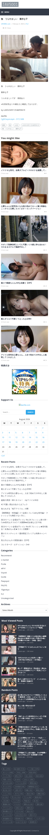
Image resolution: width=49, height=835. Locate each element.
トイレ (7, 794)
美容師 (33, 822)
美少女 (7, 790)
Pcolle (3, 564)
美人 (28, 776)
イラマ (19, 811)
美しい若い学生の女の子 (26, 706)
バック (16, 801)
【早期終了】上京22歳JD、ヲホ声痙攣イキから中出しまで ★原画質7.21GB (32, 754)
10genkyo (5, 589)
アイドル (21, 783)
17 (3, 442)
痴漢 (38, 797)
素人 (6, 769)
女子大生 (7, 783)
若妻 (29, 808)
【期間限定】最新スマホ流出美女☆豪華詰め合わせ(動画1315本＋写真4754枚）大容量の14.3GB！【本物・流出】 (32, 638)
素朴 (3, 125)
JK (5, 797)
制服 (28, 790)
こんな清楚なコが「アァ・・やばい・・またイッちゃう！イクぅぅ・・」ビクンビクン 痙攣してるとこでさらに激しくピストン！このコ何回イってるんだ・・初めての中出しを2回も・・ (32, 742)
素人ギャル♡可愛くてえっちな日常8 (16, 319)
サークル (7, 815)
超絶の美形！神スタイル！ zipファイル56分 (19, 500)
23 (43, 442)
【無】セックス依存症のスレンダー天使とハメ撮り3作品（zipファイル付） (32, 717)
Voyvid (4, 572)
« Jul (3, 455)
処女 (30, 794)
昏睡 (29, 818)
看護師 (6, 804)
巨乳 (18, 776)
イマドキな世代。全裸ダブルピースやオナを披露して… (23, 170)
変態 (33, 783)
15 (37, 437)
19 (16, 442)
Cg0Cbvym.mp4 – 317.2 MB (12, 119)
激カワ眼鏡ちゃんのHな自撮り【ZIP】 (17, 283)
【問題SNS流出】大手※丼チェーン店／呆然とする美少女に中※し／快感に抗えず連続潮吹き (32, 729)
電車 (39, 804)
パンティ (40, 818)
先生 (29, 811)
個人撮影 (19, 769)
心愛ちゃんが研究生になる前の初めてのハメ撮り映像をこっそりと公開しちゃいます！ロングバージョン (24, 207)
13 (23, 437)
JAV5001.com (5, 24)
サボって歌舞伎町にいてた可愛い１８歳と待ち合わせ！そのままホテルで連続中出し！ (24, 245)
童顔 (39, 790)
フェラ (7, 776)
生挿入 (19, 808)
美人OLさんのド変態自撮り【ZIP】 (15, 540)
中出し (21, 772)
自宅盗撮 (7, 818)
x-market (5, 560)
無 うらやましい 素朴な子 (12, 129)
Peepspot (5, 581)
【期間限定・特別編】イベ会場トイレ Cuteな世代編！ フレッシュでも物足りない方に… (24, 514)
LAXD (16, 125)
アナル (27, 797)
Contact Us (35, 831)
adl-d (3, 568)
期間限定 (33, 787)
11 (10, 437)
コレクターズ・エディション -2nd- (15, 544)
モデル (19, 794)
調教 (40, 794)
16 (43, 437)
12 (16, 437)
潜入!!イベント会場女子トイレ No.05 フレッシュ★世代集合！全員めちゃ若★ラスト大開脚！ (24, 527)
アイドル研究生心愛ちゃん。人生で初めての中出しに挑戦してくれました (24, 356)
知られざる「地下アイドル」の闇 (14, 508)
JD (17, 779)
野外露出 (7, 811)
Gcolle (3, 577)
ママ (17, 804)
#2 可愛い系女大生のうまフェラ (14, 504)
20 (23, 442)
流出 (39, 776)
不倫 (27, 801)
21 (30, 442)
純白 (32, 815)
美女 (32, 772)
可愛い (7, 779)
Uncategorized (7, 598)
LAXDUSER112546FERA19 (30, 125)
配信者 (19, 818)
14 (30, 437)
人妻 (18, 790)
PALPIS (4, 585)
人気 (5, 801)
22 (37, 442)
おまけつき (21, 822)
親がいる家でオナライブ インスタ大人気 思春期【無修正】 (32, 680)
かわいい (28, 779)
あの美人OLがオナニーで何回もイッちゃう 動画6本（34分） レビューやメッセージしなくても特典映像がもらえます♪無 (32, 697)
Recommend (6, 555)
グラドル (7, 808)
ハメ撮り (33, 769)
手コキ (16, 797)
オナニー (8, 772)
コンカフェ (7, 822)
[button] (5, 12)
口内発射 (19, 787)
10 (3, 437)
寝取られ (28, 804)
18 (10, 442)
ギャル (7, 787)
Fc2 (27, 24)
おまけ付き (20, 815)
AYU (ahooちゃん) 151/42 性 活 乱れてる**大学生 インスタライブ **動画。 (32, 627)
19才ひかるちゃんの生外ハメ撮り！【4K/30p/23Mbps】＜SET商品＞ (30, 659)
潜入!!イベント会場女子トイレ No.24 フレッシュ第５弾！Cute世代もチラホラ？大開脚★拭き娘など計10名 (24, 520)
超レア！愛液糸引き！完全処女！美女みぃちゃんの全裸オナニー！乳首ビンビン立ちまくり (32, 670)
